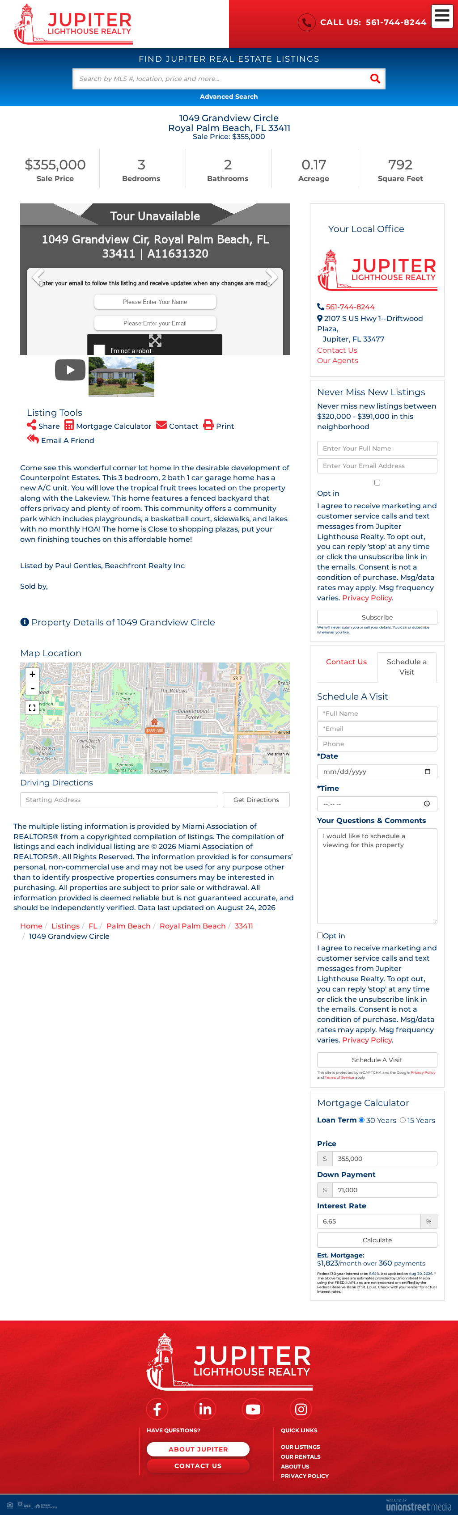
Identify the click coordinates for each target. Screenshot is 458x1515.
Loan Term (337, 1120)
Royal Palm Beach (193, 926)
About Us (295, 1466)
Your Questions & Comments (371, 820)
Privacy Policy (367, 598)
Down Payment (346, 1174)
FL (93, 926)
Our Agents (337, 360)
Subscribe (377, 617)
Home (31, 926)
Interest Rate (341, 1206)
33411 (244, 926)
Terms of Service (339, 1077)
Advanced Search (229, 97)
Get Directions (256, 800)
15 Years (420, 1120)
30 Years (380, 1120)
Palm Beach (128, 926)
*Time (328, 788)
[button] (375, 78)
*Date (327, 756)
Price (326, 1143)
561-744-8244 (396, 22)
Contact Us (337, 350)
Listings (65, 926)
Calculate (377, 1240)
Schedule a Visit (407, 667)
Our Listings (300, 1446)
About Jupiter (198, 1449)
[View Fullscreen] (32, 707)
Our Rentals (301, 1456)
